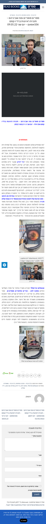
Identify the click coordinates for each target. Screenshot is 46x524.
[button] (43, 7)
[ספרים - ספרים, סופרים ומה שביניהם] (21, 7)
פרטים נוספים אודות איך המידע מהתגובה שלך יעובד (25, 505)
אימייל (39, 465)
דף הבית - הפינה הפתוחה (28, 15)
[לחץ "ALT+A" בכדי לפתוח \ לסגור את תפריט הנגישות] (4, 265)
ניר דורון (17, 386)
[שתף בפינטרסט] (23, 375)
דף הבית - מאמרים (15, 15)
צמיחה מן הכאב (10, 386)
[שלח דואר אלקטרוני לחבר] (27, 375)
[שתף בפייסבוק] (35, 375)
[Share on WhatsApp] (39, 375)
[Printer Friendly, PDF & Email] (8, 373)
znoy (31, 30)
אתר (40, 476)
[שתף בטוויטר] (31, 375)
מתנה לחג (24, 386)
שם (40, 455)
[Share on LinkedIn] (19, 375)
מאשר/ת (23, 520)
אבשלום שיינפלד (33, 386)
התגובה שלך (37, 436)
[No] (43, 517)
